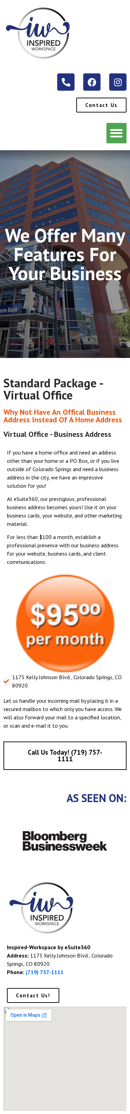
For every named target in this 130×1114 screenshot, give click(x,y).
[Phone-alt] (66, 82)
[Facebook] (92, 82)
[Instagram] (118, 82)
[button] (116, 133)
